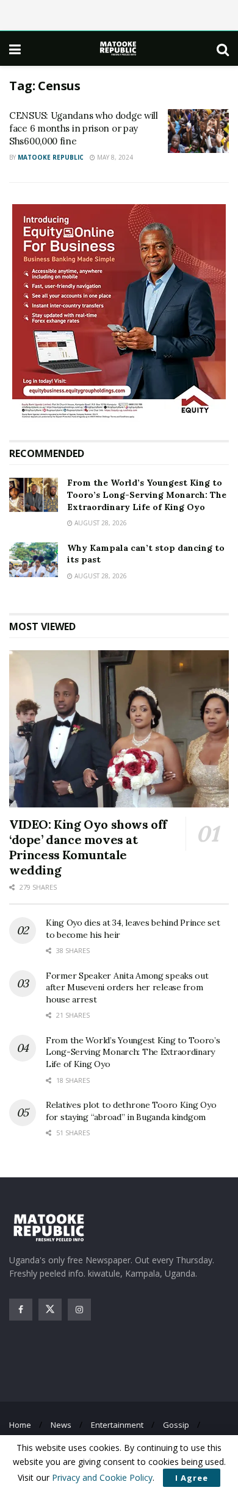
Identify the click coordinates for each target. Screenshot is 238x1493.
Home (20, 1424)
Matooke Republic (51, 157)
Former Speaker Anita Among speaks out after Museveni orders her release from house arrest (127, 987)
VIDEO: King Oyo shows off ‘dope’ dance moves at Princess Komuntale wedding (88, 847)
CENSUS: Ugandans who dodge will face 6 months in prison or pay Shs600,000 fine (83, 128)
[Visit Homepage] (119, 48)
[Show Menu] (15, 48)
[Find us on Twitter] (50, 1310)
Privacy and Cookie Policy (102, 1477)
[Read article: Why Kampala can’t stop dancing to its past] (33, 559)
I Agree (191, 1477)
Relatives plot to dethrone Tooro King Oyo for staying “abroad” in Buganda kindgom (131, 1110)
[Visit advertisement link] (119, 313)
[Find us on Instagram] (79, 1310)
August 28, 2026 (100, 523)
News (61, 1424)
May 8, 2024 (114, 157)
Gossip (176, 1424)
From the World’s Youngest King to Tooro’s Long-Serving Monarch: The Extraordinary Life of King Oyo (146, 494)
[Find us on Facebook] (20, 1310)
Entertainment (117, 1424)
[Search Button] (223, 48)
